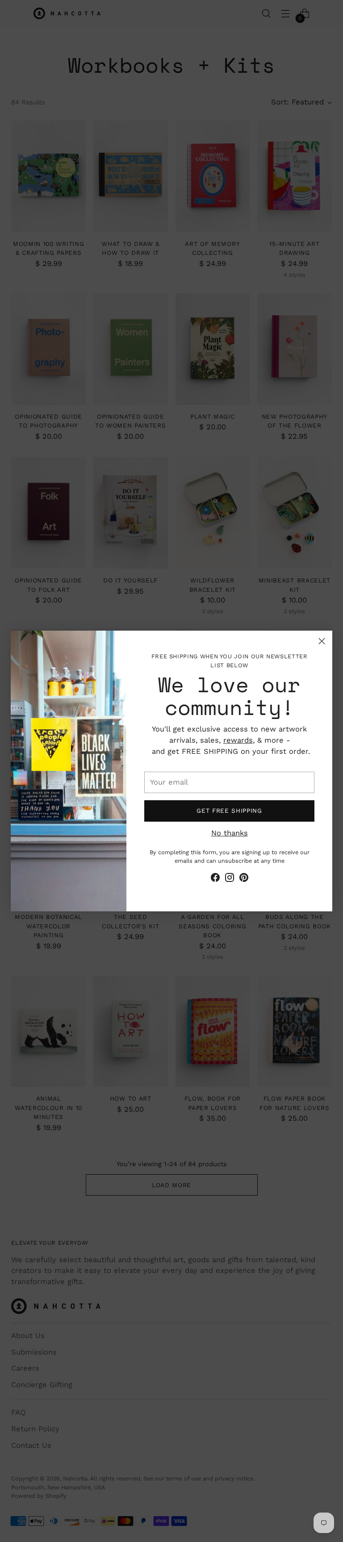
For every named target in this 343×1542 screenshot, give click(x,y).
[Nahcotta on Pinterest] (243, 879)
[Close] (322, 641)
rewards (238, 740)
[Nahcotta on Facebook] (215, 879)
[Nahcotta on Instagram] (229, 879)
